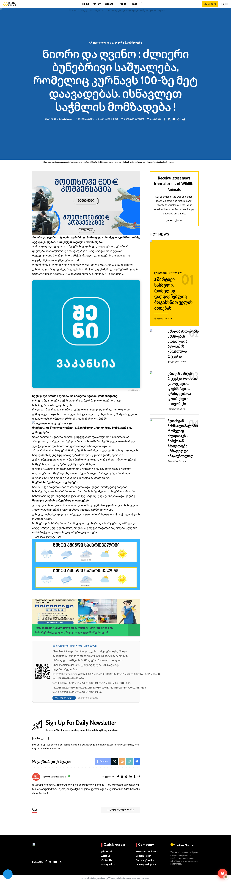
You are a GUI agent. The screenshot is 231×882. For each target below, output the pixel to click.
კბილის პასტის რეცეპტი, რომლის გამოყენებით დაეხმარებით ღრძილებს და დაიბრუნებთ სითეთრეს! (183, 388)
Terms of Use (70, 744)
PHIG (132, 878)
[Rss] (60, 862)
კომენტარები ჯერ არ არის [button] (122, 810)
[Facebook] (118, 777)
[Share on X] (169, 119)
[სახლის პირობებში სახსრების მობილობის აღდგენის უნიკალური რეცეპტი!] (157, 338)
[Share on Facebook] (164, 119)
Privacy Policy (127, 744)
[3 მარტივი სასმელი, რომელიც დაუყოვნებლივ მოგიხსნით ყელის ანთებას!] (174, 254)
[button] (141, 4)
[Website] (114, 777)
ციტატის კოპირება (64, 698)
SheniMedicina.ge (63, 119)
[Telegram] (138, 777)
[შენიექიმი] (222, 873)
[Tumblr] (134, 777)
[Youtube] (55, 862)
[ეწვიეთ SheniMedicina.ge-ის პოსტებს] (36, 777)
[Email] (174, 119)
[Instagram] (122, 777)
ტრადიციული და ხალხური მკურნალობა (115, 43)
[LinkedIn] (130, 777)
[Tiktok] (126, 777)
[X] (50, 862)
